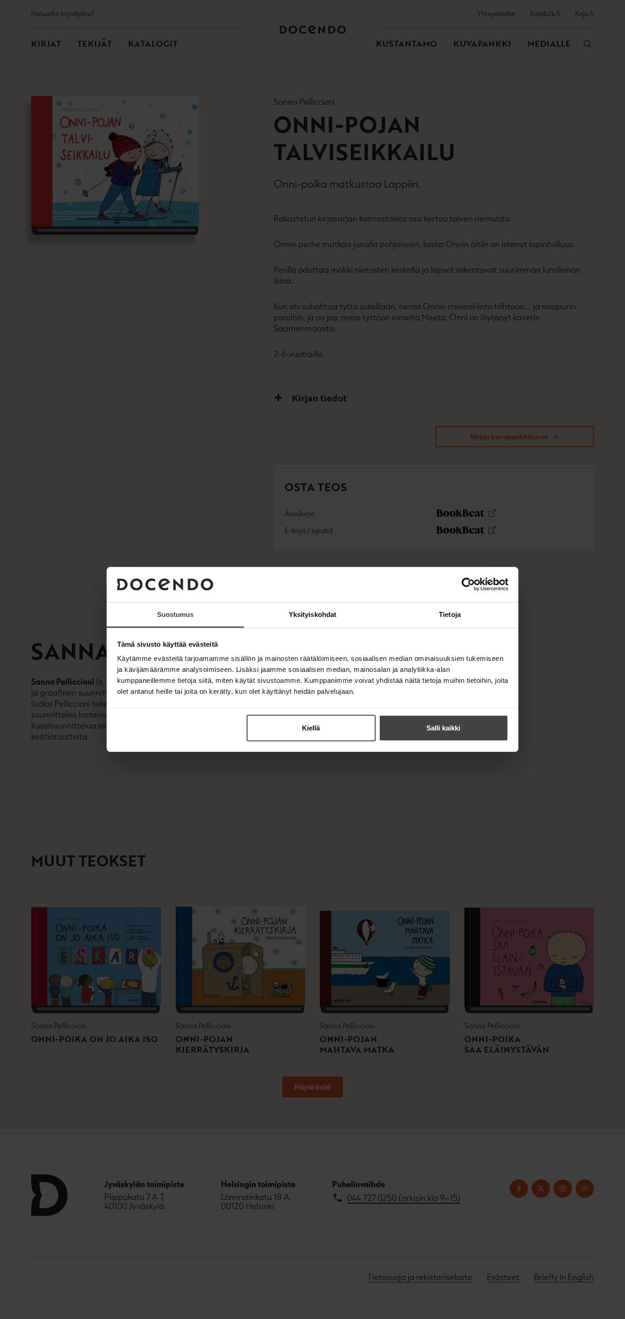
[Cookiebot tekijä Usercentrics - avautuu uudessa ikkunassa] (468, 584)
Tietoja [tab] (450, 614)
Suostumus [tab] (175, 614)
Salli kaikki (443, 728)
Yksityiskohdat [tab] (312, 614)
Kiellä (311, 728)
